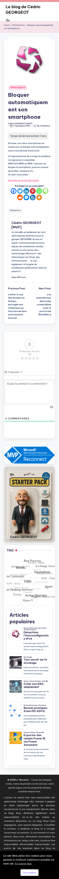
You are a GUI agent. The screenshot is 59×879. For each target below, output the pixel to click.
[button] (18, 277)
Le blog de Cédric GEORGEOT (23, 9)
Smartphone (17, 87)
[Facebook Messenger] (26, 197)
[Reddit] (20, 197)
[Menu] (7, 20)
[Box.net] (33, 197)
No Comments (43, 126)
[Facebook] (13, 191)
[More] (39, 197)
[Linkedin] (26, 191)
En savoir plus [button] (23, 863)
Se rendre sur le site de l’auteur (23, 180)
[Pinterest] (33, 191)
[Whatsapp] (39, 191)
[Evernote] (45, 191)
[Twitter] (20, 191)
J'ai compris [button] (29, 872)
